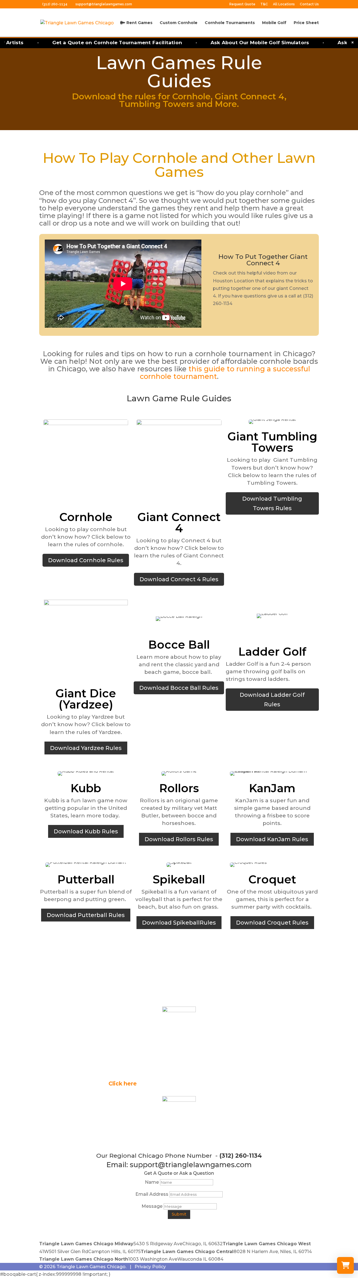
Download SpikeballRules (179, 922)
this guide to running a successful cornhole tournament (225, 373)
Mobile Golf (274, 23)
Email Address (151, 1194)
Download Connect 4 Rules (179, 579)
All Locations (284, 4)
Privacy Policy (150, 1266)
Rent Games (138, 23)
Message (152, 1206)
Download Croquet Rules (272, 922)
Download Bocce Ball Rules (178, 687)
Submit (179, 1214)
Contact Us (309, 4)
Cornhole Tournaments (230, 23)
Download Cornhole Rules (85, 560)
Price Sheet (306, 23)
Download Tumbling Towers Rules (272, 503)
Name (152, 1182)
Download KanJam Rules (272, 839)
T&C (264, 4)
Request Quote (242, 4)
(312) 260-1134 (55, 4)
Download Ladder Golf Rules (272, 699)
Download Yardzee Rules (86, 748)
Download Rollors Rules (179, 839)
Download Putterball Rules (86, 915)
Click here (123, 1083)
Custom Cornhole (178, 23)
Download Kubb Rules (86, 831)
